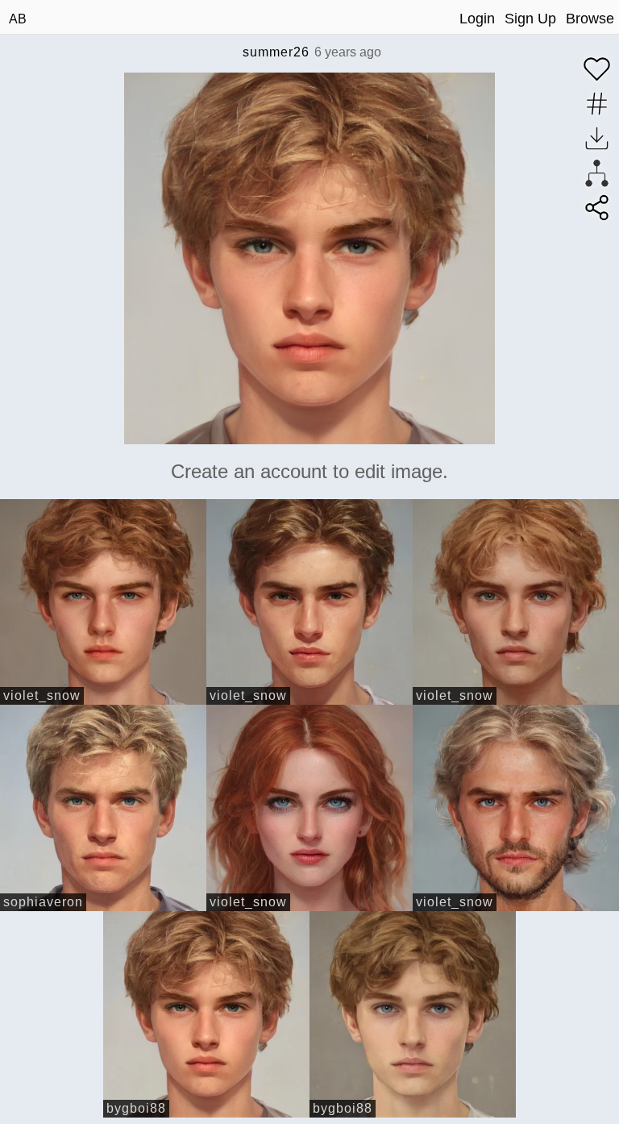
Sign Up (530, 18)
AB (18, 19)
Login (477, 18)
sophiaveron (43, 902)
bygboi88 (136, 1108)
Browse (590, 18)
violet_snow (42, 695)
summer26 (276, 52)
